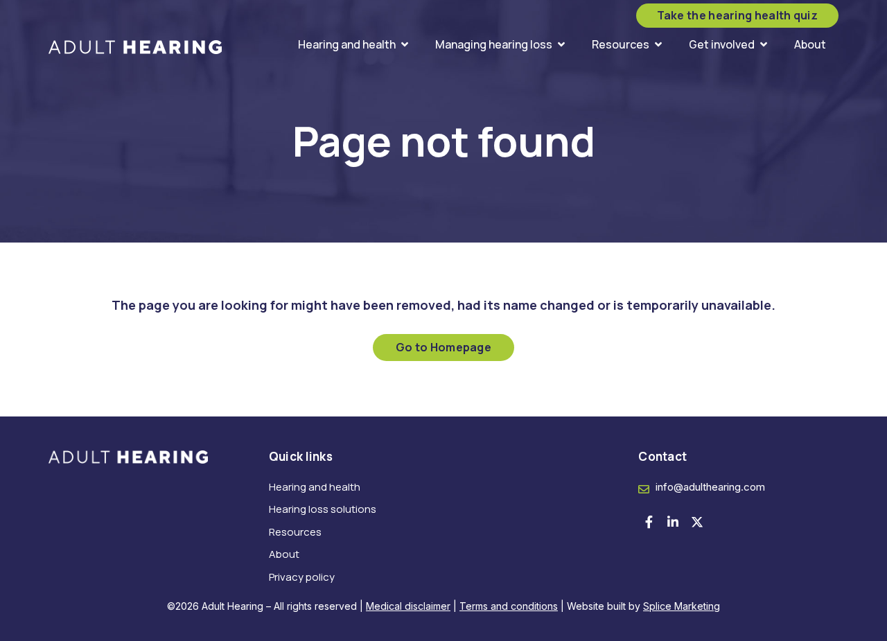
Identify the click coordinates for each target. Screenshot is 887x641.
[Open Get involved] (763, 44)
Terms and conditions (508, 606)
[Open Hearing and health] (404, 44)
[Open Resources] (658, 44)
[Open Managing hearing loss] (561, 44)
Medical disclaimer (408, 606)
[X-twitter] (697, 522)
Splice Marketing (681, 606)
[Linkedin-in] (673, 522)
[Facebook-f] (648, 522)
